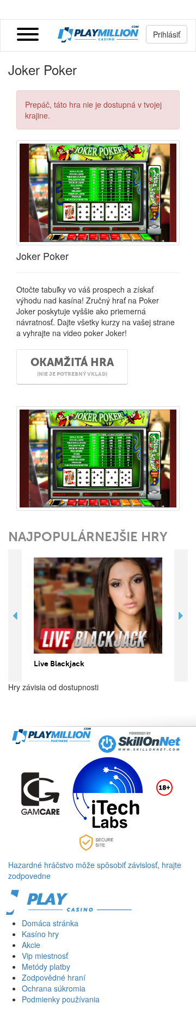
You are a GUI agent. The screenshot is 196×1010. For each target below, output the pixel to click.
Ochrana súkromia (53, 988)
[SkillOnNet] (140, 740)
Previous (15, 615)
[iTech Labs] (108, 792)
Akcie (31, 944)
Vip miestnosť (45, 955)
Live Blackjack (59, 663)
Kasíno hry (40, 933)
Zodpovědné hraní (53, 977)
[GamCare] (40, 792)
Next (181, 615)
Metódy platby (46, 966)
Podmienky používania (61, 999)
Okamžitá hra (72, 366)
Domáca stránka (50, 923)
